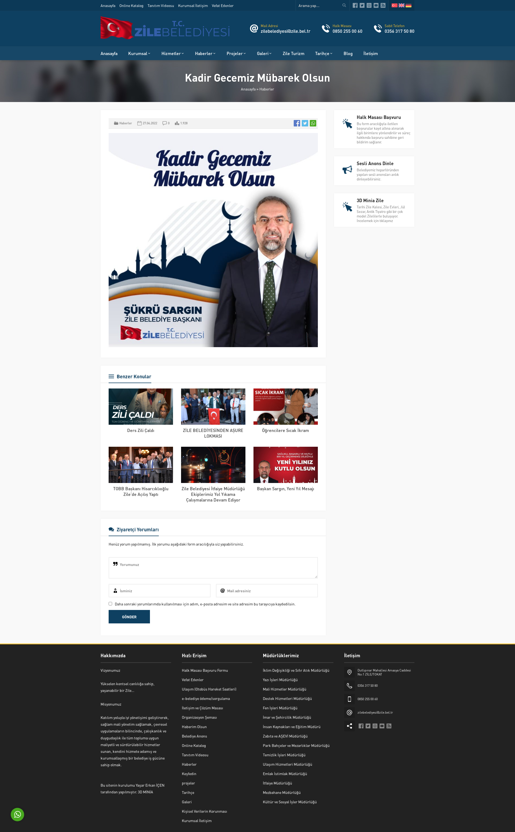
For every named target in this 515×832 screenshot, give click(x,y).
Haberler (266, 88)
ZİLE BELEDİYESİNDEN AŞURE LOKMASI (213, 433)
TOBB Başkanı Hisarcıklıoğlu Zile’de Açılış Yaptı (140, 491)
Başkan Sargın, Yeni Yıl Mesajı (285, 488)
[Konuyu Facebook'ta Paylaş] (297, 123)
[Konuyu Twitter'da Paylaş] (305, 123)
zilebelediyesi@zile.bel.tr (285, 31)
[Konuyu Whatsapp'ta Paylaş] (313, 123)
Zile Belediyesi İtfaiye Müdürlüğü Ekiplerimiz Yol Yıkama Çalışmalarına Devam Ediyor (213, 494)
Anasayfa (248, 88)
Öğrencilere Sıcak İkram (285, 430)
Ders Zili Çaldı (140, 430)
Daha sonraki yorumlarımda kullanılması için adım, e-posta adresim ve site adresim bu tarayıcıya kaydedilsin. (205, 603)
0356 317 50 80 (399, 31)
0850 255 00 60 (347, 31)
